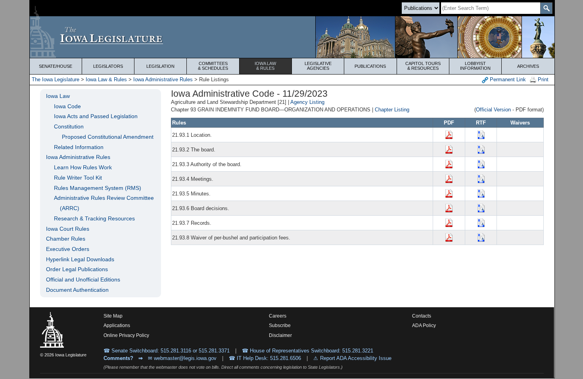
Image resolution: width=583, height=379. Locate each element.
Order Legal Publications (77, 269)
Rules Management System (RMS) (97, 188)
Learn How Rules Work (83, 167)
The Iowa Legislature (55, 79)
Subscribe (280, 325)
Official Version (493, 110)
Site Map (113, 316)
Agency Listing (307, 102)
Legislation (160, 66)
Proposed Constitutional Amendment (107, 137)
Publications (370, 66)
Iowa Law (265, 66)
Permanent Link (507, 79)
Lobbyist (475, 66)
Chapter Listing (392, 110)
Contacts (421, 316)
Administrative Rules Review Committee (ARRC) (104, 203)
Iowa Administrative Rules (163, 79)
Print (542, 79)
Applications (117, 325)
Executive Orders (67, 249)
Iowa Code (67, 106)
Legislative (318, 66)
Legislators (108, 66)
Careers (277, 316)
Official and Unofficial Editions (83, 279)
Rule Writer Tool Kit (78, 177)
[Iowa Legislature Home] (292, 37)
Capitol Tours (423, 66)
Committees (213, 66)
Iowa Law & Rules (106, 79)
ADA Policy (424, 325)
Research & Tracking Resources (94, 218)
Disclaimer (280, 335)
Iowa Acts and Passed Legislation (96, 116)
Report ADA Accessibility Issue (355, 358)
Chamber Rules (65, 238)
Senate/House (55, 66)
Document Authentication (77, 290)
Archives (528, 66)
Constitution (69, 126)
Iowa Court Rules (67, 229)
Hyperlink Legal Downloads (80, 259)
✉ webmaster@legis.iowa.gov (182, 358)
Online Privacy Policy (126, 335)
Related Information (79, 147)
